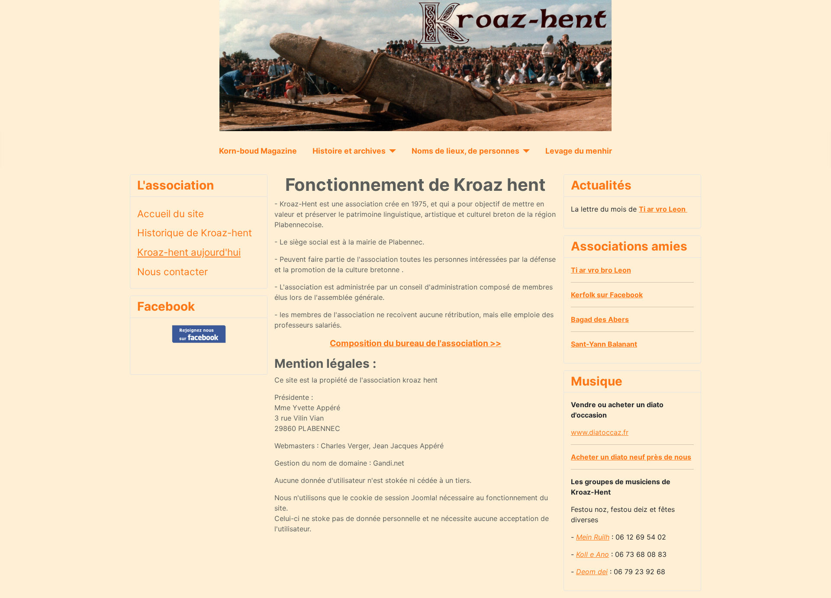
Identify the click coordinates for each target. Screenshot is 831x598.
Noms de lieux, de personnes (465, 150)
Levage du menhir (578, 150)
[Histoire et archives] (391, 151)
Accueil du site (170, 213)
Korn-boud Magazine (258, 150)
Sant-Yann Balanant (604, 344)
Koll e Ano (592, 554)
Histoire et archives (349, 150)
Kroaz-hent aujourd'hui (189, 252)
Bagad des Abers (600, 319)
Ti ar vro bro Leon (601, 270)
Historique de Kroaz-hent (194, 232)
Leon (663, 209)
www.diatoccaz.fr (599, 432)
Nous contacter (172, 271)
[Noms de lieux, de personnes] (524, 151)
